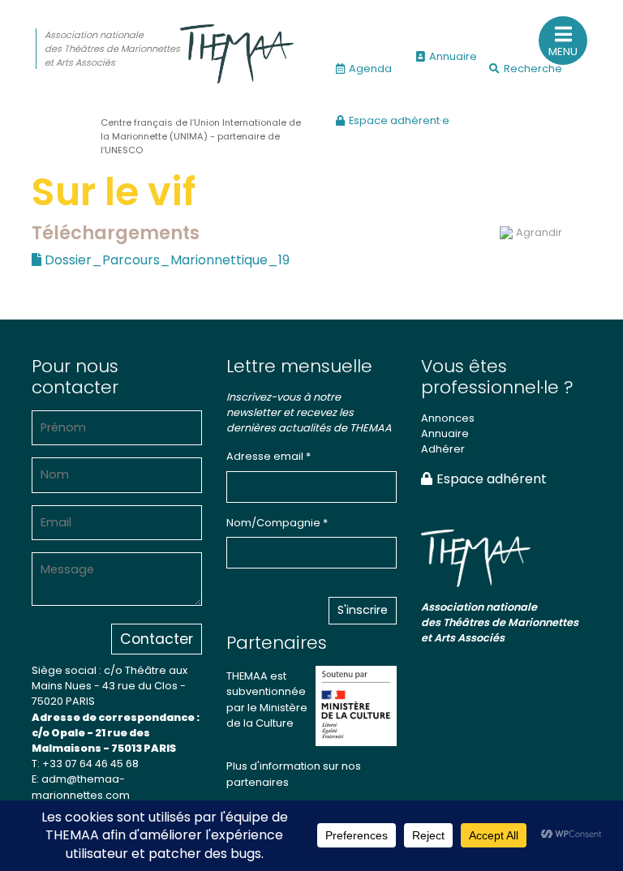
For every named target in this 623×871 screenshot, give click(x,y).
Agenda (370, 68)
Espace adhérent (491, 479)
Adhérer (443, 449)
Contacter (156, 639)
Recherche (533, 68)
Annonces (448, 418)
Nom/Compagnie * (277, 523)
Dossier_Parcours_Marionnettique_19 (165, 260)
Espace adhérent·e (399, 120)
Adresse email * (268, 456)
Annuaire (453, 56)
